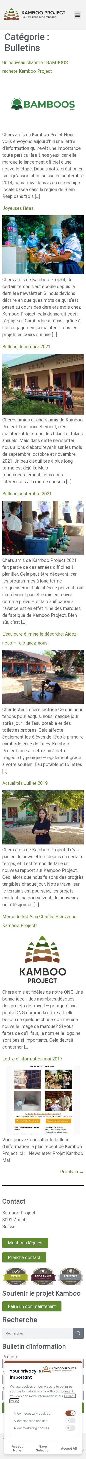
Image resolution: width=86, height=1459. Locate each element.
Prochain (72, 1171)
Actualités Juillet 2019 (25, 783)
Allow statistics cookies (30, 1421)
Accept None (17, 1448)
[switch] (71, 1413)
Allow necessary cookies (32, 1413)
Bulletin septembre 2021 (27, 493)
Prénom (10, 1356)
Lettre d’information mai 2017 (32, 1059)
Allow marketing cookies (31, 1428)
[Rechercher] (78, 1333)
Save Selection (43, 1448)
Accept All (69, 1448)
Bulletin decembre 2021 (26, 346)
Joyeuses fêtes (17, 208)
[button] (77, 15)
